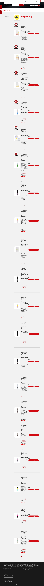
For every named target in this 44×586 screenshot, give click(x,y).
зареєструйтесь (33, 1)
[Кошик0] (39, 5)
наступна (20, 558)
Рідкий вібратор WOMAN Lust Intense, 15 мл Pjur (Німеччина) (24, 50)
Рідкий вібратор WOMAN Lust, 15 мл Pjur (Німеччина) (24, 28)
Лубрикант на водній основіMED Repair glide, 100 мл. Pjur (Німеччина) (24, 239)
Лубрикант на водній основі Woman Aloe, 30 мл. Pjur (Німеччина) (24, 157)
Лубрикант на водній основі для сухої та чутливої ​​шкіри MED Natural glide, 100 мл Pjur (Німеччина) (24, 534)
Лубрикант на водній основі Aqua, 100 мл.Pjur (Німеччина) (24, 353)
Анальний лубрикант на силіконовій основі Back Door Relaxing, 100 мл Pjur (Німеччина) (24, 272)
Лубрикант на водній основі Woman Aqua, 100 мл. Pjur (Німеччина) (24, 380)
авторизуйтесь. (22, 2)
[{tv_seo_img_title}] (17, 33)
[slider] (23, 42)
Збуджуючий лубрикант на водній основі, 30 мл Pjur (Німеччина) (24, 511)
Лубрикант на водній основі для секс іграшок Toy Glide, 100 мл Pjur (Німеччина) (24, 106)
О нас (5, 569)
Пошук (21, 4)
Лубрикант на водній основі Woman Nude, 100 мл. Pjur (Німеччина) (24, 404)
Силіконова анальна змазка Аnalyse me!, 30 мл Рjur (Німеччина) (24, 326)
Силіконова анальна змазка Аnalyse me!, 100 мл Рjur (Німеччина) (23, 185)
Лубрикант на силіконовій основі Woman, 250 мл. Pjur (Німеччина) (24, 299)
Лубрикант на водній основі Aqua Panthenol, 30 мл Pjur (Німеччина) (24, 480)
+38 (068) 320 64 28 (26, 569)
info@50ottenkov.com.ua (29, 572)
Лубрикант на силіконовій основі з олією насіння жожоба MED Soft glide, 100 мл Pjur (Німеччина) (24, 78)
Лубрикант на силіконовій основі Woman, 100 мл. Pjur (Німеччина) (24, 213)
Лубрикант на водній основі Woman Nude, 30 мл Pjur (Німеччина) (24, 428)
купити (34, 33)
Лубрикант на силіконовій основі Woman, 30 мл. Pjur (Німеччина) (24, 452)
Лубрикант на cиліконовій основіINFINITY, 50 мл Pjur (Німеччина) (24, 131)
